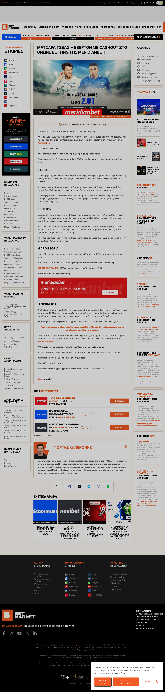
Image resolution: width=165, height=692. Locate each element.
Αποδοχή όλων (102, 681)
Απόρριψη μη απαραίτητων (126, 681)
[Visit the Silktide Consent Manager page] (156, 682)
